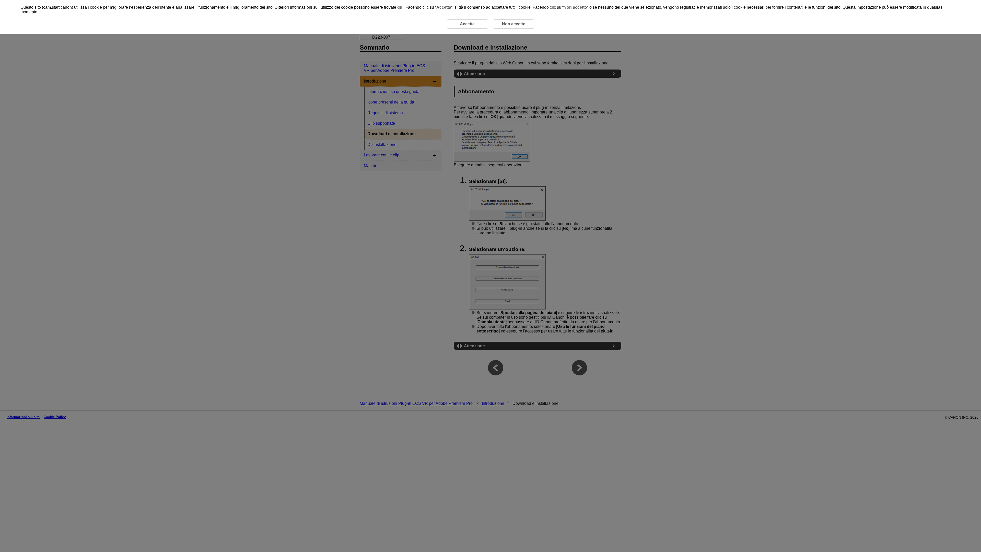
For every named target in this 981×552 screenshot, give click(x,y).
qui (400, 7)
